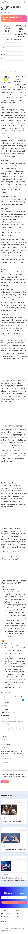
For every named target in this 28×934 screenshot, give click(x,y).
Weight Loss (5, 913)
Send (5, 781)
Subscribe (15, 902)
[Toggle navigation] (24, 2)
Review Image (6, 709)
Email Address (6, 744)
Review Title (6, 702)
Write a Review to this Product (11, 18)
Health (3, 910)
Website (6, 13)
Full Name (5, 736)
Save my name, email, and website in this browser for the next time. (14, 776)
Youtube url (5, 715)
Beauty (16, 910)
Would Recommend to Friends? (12, 697)
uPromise (4, 171)
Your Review (6, 759)
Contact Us (18, 916)
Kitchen (16, 913)
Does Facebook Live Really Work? (14, 850)
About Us (4, 916)
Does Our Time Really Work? (12, 821)
